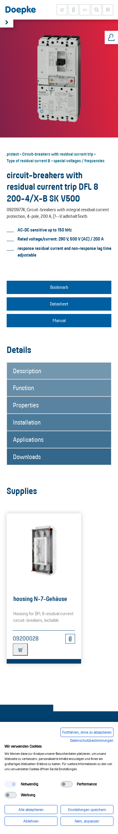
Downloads (27, 457)
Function (23, 388)
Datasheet (59, 304)
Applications (28, 439)
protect (13, 154)
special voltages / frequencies (79, 160)
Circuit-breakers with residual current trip (57, 154)
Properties (26, 405)
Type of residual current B (28, 160)
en (85, 9)
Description (27, 371)
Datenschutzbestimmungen (91, 740)
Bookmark (59, 287)
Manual (59, 320)
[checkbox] (11, 784)
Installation (27, 422)
